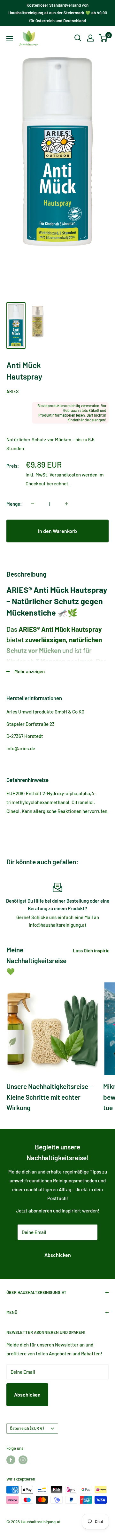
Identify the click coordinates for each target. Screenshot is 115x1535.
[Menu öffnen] (9, 38)
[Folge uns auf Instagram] (23, 1459)
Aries (12, 391)
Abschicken (57, 1255)
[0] (103, 38)
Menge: (14, 504)
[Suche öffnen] (77, 38)
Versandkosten (65, 474)
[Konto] (90, 38)
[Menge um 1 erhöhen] (66, 503)
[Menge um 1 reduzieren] (32, 503)
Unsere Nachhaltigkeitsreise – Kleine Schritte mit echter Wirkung (49, 1096)
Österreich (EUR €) (27, 1428)
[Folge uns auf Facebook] (10, 1459)
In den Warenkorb (57, 531)
